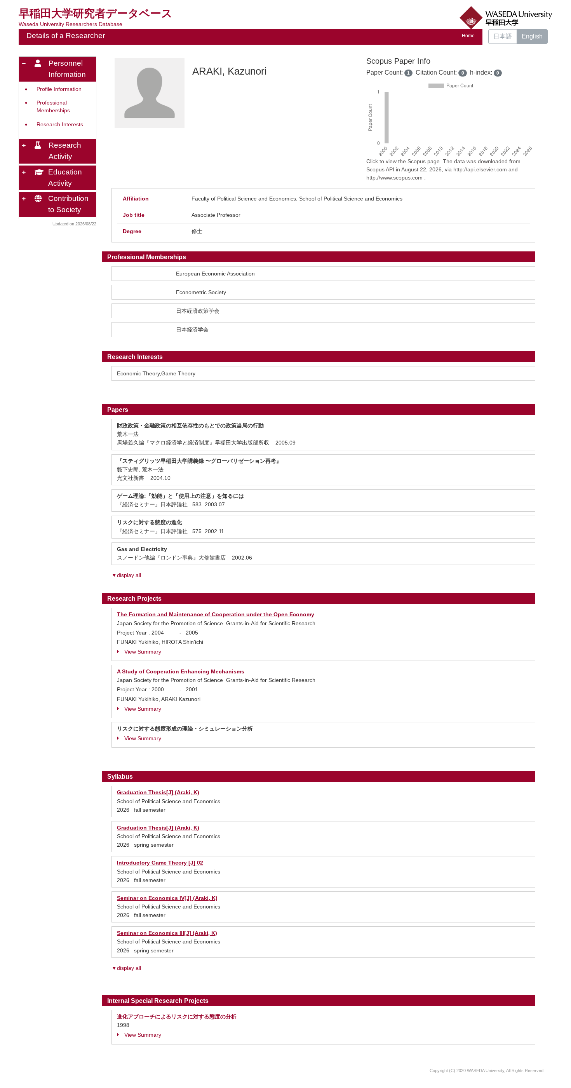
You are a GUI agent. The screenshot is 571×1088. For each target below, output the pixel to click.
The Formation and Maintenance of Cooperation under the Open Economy (215, 614)
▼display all (126, 575)
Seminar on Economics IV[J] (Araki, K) (167, 898)
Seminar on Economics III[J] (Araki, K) (167, 933)
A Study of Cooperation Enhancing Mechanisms (180, 671)
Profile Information (59, 89)
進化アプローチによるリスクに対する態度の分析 (177, 1016)
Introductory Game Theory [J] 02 (160, 863)
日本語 (502, 36)
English (532, 36)
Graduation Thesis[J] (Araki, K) (158, 792)
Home (468, 35)
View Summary (142, 652)
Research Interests (60, 124)
